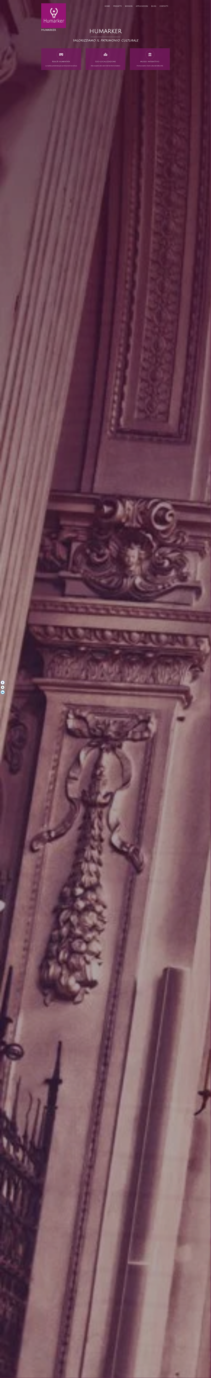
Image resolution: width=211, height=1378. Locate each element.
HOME (107, 6)
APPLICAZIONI (142, 6)
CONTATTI (164, 6)
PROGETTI (117, 6)
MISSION (129, 6)
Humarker (48, 29)
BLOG (153, 6)
